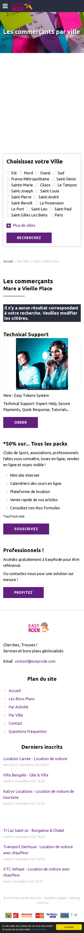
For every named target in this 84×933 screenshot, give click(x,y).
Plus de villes (24, 225)
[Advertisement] (42, 97)
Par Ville (16, 715)
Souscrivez (26, 529)
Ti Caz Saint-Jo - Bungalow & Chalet (33, 830)
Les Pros (43, 902)
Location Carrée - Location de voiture (35, 758)
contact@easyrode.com (35, 661)
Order (20, 422)
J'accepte (69, 926)
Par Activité (18, 707)
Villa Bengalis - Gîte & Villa (25, 775)
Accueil (8, 261)
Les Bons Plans (21, 699)
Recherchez (29, 238)
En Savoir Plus (38, 929)
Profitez (23, 592)
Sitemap (75, 898)
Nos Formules (48, 508)
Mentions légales (55, 898)
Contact (15, 723)
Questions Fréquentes (28, 731)
